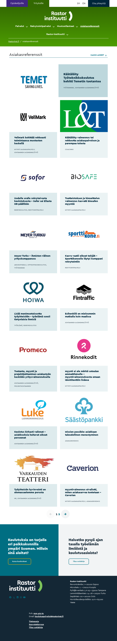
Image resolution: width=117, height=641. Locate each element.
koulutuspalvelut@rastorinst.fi (49, 616)
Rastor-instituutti (55, 34)
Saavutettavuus (36, 624)
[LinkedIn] (17, 597)
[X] (14, 597)
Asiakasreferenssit (89, 26)
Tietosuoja (34, 621)
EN (83, 3)
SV (78, 3)
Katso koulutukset (19, 561)
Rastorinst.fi (13, 41)
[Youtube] (24, 597)
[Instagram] (21, 597)
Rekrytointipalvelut (40, 26)
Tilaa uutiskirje (79, 561)
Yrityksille (39, 3)
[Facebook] (10, 597)
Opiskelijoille (17, 3)
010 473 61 (39, 613)
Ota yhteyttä (98, 3)
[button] (27, 26)
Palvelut (19, 26)
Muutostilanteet (65, 26)
